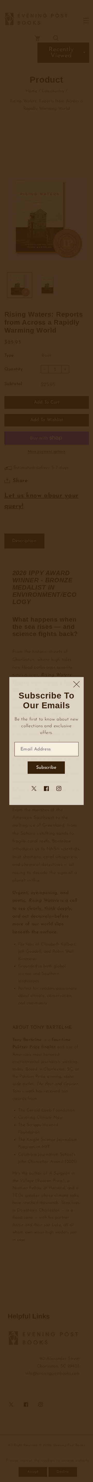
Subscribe (46, 767)
